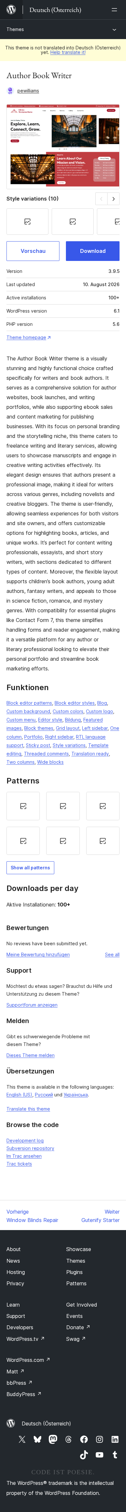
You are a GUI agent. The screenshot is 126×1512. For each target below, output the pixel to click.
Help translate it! (68, 52)
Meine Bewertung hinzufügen (38, 954)
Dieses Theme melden (30, 1055)
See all (112, 954)
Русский (44, 1094)
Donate (78, 1327)
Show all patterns (30, 867)
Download (93, 251)
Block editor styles (75, 703)
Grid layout (67, 728)
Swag (76, 1339)
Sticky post (38, 745)
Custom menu (21, 719)
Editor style (50, 719)
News (13, 1261)
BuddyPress (24, 1394)
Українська (76, 1094)
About (13, 1249)
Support (15, 1316)
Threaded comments (46, 753)
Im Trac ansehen (24, 1156)
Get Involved (81, 1304)
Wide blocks (50, 762)
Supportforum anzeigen (32, 1005)
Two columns (20, 762)
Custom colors (68, 711)
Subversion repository (30, 1148)
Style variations (69, 745)
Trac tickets (19, 1163)
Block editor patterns (29, 703)
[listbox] (63, 823)
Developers (19, 1327)
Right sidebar (59, 737)
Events (74, 1316)
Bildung (73, 719)
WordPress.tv (25, 1339)
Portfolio (33, 737)
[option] (23, 806)
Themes (15, 29)
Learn (13, 1304)
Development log (25, 1140)
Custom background (28, 711)
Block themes (38, 728)
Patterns (76, 1283)
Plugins (74, 1272)
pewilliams (28, 90)
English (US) (19, 1094)
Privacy (15, 1283)
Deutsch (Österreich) (46, 1423)
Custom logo (99, 711)
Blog (102, 703)
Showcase (78, 1249)
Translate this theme (28, 1109)
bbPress (19, 1383)
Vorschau (33, 251)
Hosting (15, 1272)
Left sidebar (95, 728)
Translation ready (90, 753)
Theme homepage (26, 337)
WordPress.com (28, 1360)
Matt (15, 1371)
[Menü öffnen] (115, 9)
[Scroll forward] (114, 198)
